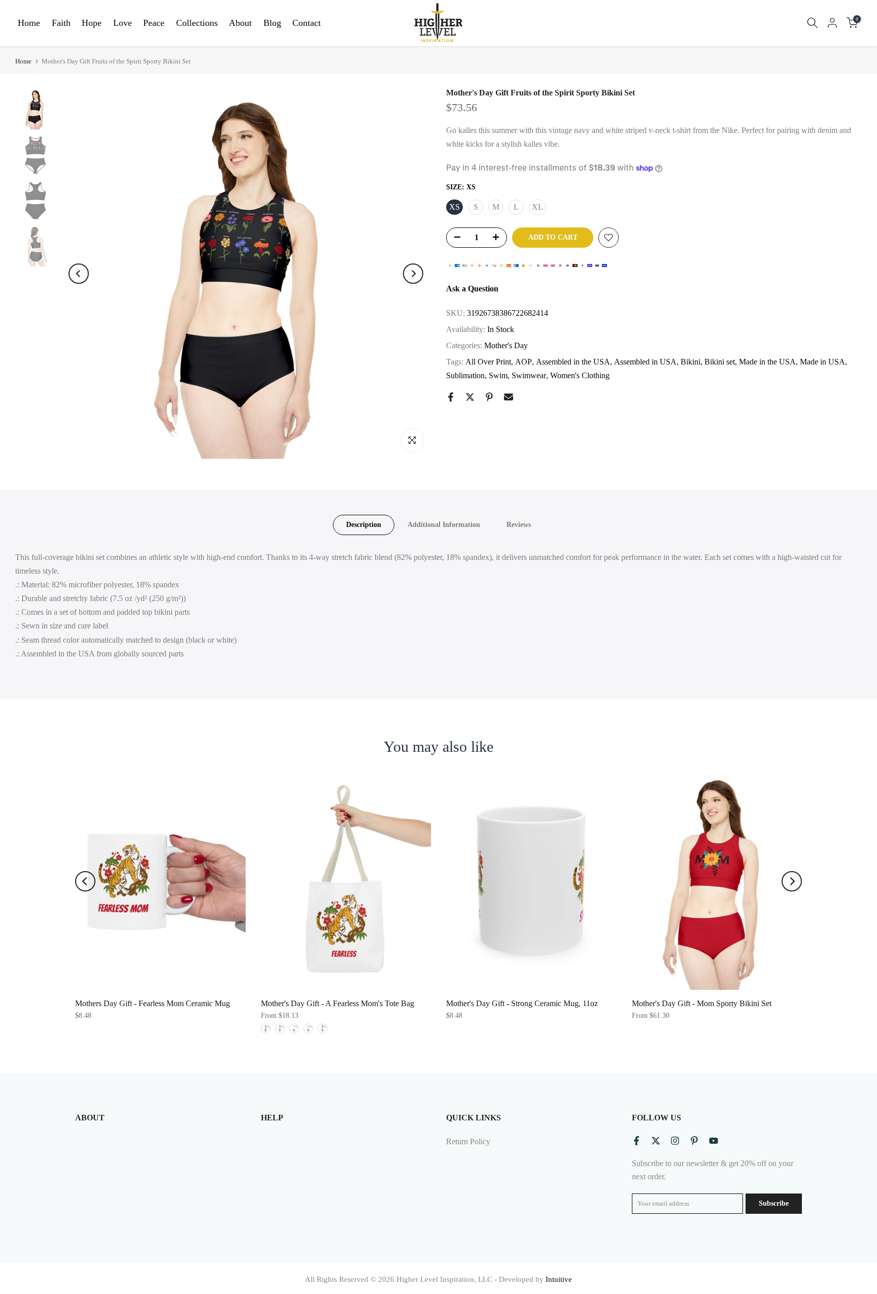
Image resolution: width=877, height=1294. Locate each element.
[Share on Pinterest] (489, 397)
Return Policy (468, 1141)
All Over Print (488, 361)
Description (363, 524)
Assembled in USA (645, 361)
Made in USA (822, 361)
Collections (197, 23)
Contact (306, 23)
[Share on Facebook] (450, 397)
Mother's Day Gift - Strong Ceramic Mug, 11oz (522, 1003)
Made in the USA (767, 361)
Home (29, 23)
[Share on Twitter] (470, 397)
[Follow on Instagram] (675, 1141)
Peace (153, 23)
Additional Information (444, 524)
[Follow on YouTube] (713, 1141)
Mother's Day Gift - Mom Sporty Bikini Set (701, 1003)
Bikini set (719, 361)
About (240, 23)
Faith (61, 23)
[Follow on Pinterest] (694, 1141)
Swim (498, 375)
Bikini (690, 361)
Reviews (519, 524)
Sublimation (465, 375)
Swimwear (529, 375)
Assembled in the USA (573, 361)
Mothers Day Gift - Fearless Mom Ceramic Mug (152, 1003)
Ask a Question (472, 288)
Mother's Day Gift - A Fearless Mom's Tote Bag (337, 1003)
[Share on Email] (508, 397)
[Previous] (79, 273)
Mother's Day (506, 345)
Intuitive (559, 1279)
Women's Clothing (580, 375)
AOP (523, 361)
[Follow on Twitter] (655, 1141)
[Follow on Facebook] (636, 1141)
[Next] (413, 273)
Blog (272, 23)
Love (122, 23)
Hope (92, 23)
